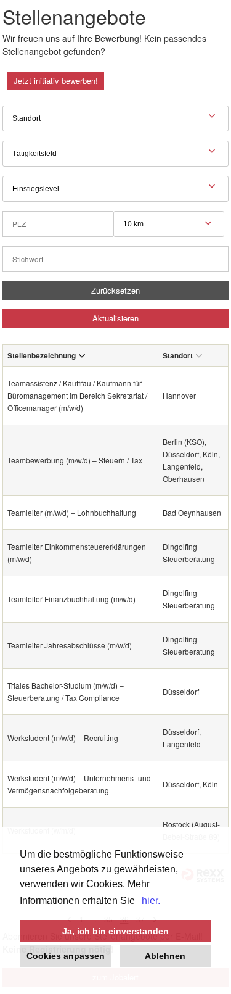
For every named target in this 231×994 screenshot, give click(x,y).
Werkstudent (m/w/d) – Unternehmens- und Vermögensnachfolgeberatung (79, 783)
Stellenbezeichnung (41, 355)
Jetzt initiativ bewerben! (56, 80)
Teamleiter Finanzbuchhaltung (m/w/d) (71, 599)
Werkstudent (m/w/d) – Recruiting (62, 737)
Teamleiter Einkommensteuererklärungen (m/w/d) (76, 552)
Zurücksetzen (115, 290)
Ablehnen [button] (165, 956)
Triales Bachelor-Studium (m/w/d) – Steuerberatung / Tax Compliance (65, 691)
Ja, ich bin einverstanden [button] (115, 931)
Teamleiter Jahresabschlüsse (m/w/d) (69, 645)
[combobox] (168, 224)
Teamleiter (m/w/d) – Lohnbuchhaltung (71, 512)
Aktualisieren (115, 318)
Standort (178, 355)
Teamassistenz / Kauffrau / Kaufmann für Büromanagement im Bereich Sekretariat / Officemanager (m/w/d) (77, 395)
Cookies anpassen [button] (65, 956)
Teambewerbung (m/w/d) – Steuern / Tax (74, 460)
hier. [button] (151, 900)
